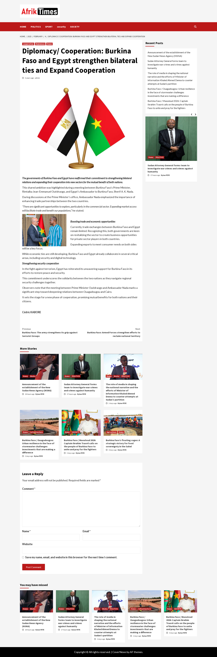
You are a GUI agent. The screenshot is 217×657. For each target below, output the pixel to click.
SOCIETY (74, 26)
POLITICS (36, 26)
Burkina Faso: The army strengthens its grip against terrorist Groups (50, 332)
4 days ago (113, 450)
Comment (28, 488)
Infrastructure (36, 432)
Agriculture (111, 432)
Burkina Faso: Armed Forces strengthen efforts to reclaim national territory (113, 332)
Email (86, 531)
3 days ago (71, 453)
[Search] (195, 26)
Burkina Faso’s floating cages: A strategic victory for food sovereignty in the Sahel (123, 443)
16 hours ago (30, 394)
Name (26, 531)
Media (32, 376)
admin (37, 78)
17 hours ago (71, 394)
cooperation (28, 44)
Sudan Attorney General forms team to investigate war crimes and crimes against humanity (81, 387)
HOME (23, 26)
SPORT (49, 26)
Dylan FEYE (39, 394)
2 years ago (29, 78)
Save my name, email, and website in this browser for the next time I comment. (71, 557)
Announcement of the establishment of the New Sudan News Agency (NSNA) (37, 387)
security (61, 26)
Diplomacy (40, 44)
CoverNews (119, 652)
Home (49, 44)
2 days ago (113, 403)
